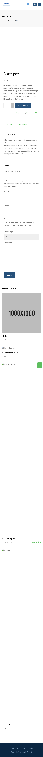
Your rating (8, 232)
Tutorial (32, 113)
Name (6, 192)
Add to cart (23, 105)
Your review (8, 243)
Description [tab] (10, 124)
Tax (27, 113)
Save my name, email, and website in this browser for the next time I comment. (19, 223)
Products (11, 21)
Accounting (15, 113)
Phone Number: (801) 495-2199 (21, 748)
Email (6, 206)
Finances (22, 113)
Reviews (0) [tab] (23, 124)
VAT (36, 113)
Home (4, 21)
